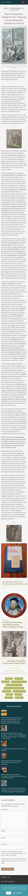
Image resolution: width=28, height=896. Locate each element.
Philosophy (15, 668)
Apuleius (20, 678)
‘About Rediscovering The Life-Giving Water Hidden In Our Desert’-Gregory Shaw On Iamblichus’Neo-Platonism (12, 720)
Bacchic (6, 681)
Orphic (10, 694)
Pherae (19, 694)
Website (4, 844)
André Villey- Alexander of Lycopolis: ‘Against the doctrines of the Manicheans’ (13, 776)
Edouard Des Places (15, 685)
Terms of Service (21, 861)
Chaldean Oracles (19, 681)
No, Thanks (17, 893)
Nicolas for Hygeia (16, 66)
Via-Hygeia (6, 2)
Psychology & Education (14, 670)
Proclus (10, 697)
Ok (8, 893)
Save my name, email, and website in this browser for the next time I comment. (13, 853)
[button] (26, 2)
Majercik (8, 691)
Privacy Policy (9, 861)
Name (3, 831)
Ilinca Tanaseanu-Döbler (15, 688)
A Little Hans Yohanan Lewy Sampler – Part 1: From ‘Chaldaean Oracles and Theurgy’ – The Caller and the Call (13, 735)
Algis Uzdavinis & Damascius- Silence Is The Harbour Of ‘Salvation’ (11, 762)
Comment (4, 809)
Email (3, 838)
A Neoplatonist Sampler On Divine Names (13, 749)
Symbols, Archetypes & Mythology (15, 673)
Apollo (9, 678)
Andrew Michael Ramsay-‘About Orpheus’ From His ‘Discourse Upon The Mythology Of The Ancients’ (13, 790)
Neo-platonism (20, 691)
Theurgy (20, 697)
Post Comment (7, 869)
